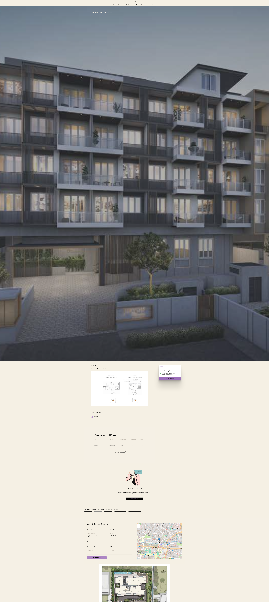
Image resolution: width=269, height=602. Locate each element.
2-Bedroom (106, 12)
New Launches (139, 4)
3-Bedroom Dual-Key (120, 513)
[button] (159, 539)
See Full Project (97, 557)
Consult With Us (116, 4)
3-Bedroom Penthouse (134, 513)
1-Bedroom (88, 513)
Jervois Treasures (98, 12)
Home (92, 12)
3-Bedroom (108, 513)
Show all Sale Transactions (119, 452)
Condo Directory (152, 4)
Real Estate (128, 4)
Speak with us (134, 498)
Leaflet (172, 558)
